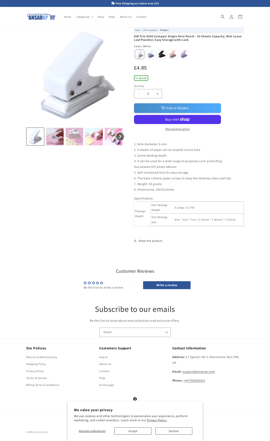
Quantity (139, 86)
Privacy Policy (34, 371)
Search (103, 357)
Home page (106, 385)
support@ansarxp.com (199, 372)
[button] (84, 17)
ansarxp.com (41, 432)
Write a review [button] (166, 285)
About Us (105, 364)
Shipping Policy (36, 364)
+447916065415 (194, 380)
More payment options (177, 128)
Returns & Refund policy (41, 357)
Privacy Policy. (157, 420)
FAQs (102, 378)
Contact (104, 371)
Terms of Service (36, 378)
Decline (174, 431)
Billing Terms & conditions (43, 385)
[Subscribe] (166, 332)
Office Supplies (150, 30)
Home (137, 30)
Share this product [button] (150, 241)
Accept (132, 431)
